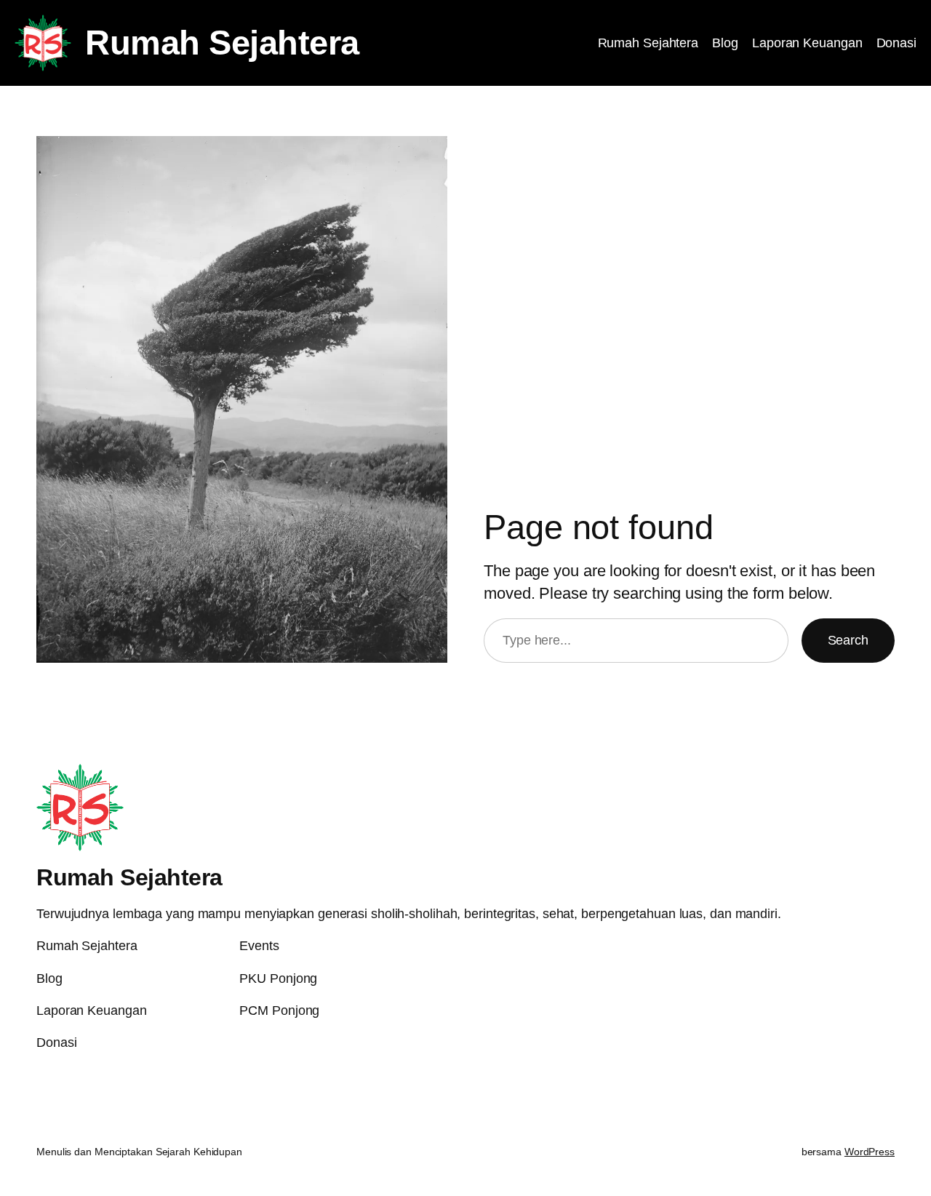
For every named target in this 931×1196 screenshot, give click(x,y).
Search (848, 640)
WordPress (869, 1151)
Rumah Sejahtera (222, 42)
